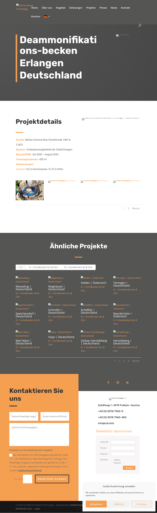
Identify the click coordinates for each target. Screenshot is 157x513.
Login (37, 508)
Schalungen (75, 8)
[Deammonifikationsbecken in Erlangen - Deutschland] (30, 200)
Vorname (103, 448)
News (114, 8)
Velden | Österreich (93, 283)
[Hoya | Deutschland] (62, 332)
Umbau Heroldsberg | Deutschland (94, 342)
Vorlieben (142, 504)
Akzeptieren (96, 504)
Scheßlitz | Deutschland (89, 311)
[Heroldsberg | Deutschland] (127, 334)
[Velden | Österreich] (95, 278)
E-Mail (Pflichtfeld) (105, 442)
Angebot (60, 8)
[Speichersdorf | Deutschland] (30, 307)
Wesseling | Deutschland (24, 288)
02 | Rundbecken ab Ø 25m (78, 267)
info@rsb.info (106, 423)
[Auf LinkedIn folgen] (127, 382)
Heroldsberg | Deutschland (122, 342)
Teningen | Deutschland (121, 284)
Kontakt (125, 8)
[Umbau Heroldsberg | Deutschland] (95, 334)
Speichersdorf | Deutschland (26, 315)
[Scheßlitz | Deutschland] (95, 305)
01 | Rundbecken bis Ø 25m (43, 267)
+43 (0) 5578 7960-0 (110, 411)
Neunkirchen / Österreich (122, 315)
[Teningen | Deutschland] (127, 278)
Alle (21, 267)
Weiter (136, 208)
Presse (103, 8)
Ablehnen (119, 504)
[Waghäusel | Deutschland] (62, 280)
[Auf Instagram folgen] (118, 382)
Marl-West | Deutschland (24, 342)
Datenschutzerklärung (30, 470)
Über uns (47, 8)
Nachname (104, 454)
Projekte (91, 8)
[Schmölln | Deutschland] (62, 305)
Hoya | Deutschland (61, 337)
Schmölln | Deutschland (56, 311)
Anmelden (129, 468)
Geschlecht (104, 460)
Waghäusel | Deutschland (56, 288)
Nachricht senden (52, 479)
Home (34, 8)
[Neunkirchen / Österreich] (127, 307)
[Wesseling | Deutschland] (30, 280)
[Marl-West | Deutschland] (30, 334)
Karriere (35, 16)
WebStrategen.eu (80, 505)
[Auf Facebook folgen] (108, 382)
